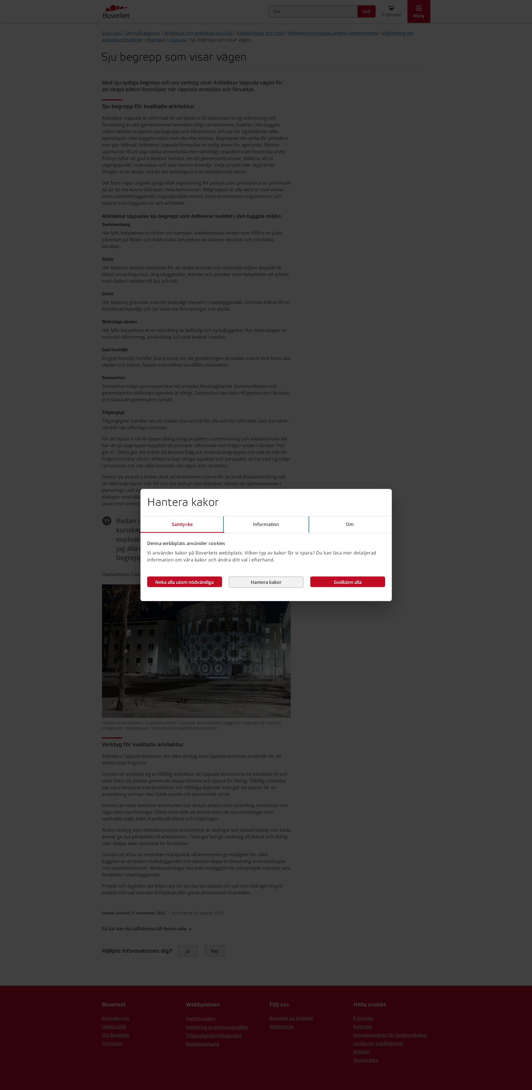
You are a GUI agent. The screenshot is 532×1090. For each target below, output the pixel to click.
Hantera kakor (266, 582)
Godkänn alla (348, 582)
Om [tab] (350, 524)
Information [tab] (266, 524)
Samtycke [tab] (182, 524)
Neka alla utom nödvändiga (184, 582)
